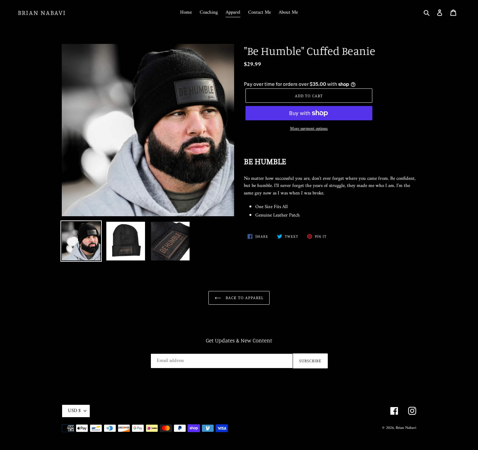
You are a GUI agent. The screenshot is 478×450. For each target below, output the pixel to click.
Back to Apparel (244, 297)
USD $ (74, 410)
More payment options (309, 129)
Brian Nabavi (42, 13)
